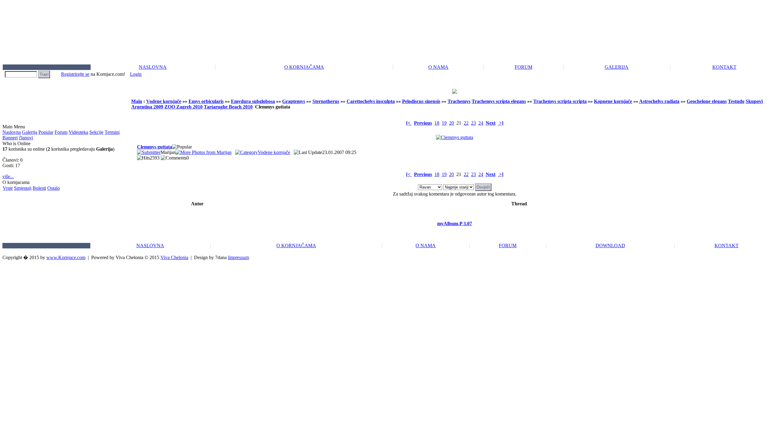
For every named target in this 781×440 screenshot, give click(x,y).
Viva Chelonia (174, 257)
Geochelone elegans (707, 101)
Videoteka (78, 132)
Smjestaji (22, 188)
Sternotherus (325, 101)
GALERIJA (616, 67)
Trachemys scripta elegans (499, 101)
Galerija (29, 132)
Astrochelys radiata (659, 101)
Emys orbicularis (206, 101)
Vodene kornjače (163, 101)
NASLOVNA (153, 67)
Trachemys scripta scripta (560, 101)
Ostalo (53, 188)
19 (444, 123)
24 (480, 123)
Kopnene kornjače (613, 101)
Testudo (736, 101)
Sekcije (96, 132)
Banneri (10, 137)
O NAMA (438, 67)
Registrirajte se (75, 74)
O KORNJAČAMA (304, 67)
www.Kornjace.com (65, 257)
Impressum (238, 257)
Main (136, 101)
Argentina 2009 (147, 106)
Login (136, 74)
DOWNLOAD (610, 245)
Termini (112, 132)
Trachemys (459, 101)
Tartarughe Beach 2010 (228, 106)
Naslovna (11, 132)
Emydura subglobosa (253, 101)
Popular (45, 132)
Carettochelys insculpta (371, 101)
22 (466, 123)
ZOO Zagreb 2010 (183, 106)
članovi (26, 137)
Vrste (8, 188)
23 (473, 123)
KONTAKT (724, 67)
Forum (61, 132)
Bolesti (39, 188)
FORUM (523, 67)
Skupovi (754, 101)
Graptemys (293, 101)
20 (451, 123)
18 (436, 123)
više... (8, 176)
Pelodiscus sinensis (421, 101)
